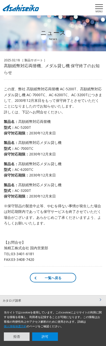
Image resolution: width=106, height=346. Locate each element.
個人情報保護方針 (15, 326)
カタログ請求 (12, 300)
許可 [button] (45, 336)
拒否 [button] (16, 336)
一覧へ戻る (53, 277)
